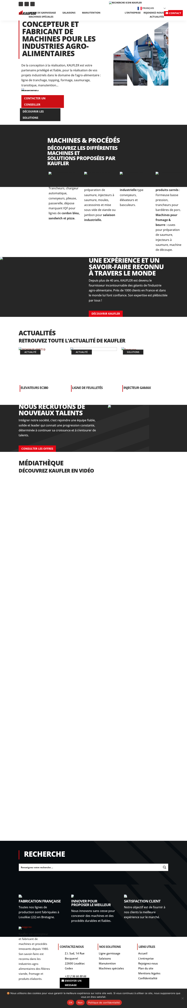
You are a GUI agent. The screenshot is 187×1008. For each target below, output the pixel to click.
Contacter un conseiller (34, 101)
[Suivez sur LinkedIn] (21, 4)
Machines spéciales (41, 17)
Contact (175, 13)
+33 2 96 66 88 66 (75, 976)
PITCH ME (30, 623)
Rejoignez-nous (154, 13)
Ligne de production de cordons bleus (56, 773)
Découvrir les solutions (33, 114)
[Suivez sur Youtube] (26, 4)
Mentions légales (149, 973)
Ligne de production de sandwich (52, 723)
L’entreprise (133, 13)
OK (70, 1002)
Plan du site (145, 968)
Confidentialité (147, 978)
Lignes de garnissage (42, 13)
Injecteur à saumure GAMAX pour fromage (59, 673)
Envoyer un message (73, 983)
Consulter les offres (37, 448)
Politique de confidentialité (104, 1002)
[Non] (182, 998)
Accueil (142, 953)
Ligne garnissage (109, 953)
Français (148, 8)
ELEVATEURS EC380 (34, 387)
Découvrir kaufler (105, 313)
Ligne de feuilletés (87, 387)
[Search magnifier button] (164, 867)
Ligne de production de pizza (47, 824)
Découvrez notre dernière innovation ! (57, 573)
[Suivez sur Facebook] (32, 4)
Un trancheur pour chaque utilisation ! (57, 523)
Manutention (91, 13)
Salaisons (68, 13)
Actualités (157, 17)
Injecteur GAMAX (137, 387)
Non (80, 1002)
